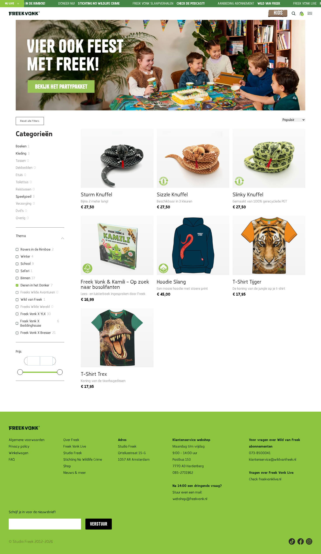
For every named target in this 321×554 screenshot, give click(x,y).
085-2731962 (183, 472)
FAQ (12, 459)
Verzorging (23, 203)
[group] (74, 3)
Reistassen (23, 189)
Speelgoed (23, 196)
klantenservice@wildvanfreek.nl (272, 459)
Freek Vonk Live (74, 446)
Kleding (21, 153)
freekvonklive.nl (270, 479)
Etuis (19, 175)
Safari (25, 271)
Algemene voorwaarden (26, 440)
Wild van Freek (31, 299)
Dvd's (20, 211)
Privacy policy (19, 446)
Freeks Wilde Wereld (35, 306)
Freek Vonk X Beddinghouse (30, 323)
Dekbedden (24, 167)
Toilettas (22, 182)
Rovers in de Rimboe (35, 249)
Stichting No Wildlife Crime (82, 459)
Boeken (21, 146)
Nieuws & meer (74, 472)
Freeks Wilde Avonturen (38, 292)
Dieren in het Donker (35, 285)
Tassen (21, 160)
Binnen (25, 278)
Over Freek (71, 440)
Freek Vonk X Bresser (36, 332)
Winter (25, 256)
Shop (67, 466)
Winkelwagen (18, 453)
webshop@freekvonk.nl (190, 499)
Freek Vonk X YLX (33, 314)
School (26, 263)
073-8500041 (260, 453)
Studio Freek (72, 453)
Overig (20, 218)
